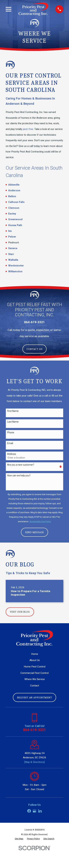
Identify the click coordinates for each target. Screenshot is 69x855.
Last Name (13, 421)
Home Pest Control (34, 666)
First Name (13, 411)
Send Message (34, 532)
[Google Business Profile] (34, 811)
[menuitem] (19, 839)
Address (11, 454)
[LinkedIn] (40, 811)
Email (10, 443)
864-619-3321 (34, 730)
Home (34, 653)
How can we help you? (18, 475)
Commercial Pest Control (34, 672)
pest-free (28, 129)
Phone (10, 432)
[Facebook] (29, 811)
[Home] (33, 9)
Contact (34, 685)
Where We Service (34, 679)
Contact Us (35, 349)
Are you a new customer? (20, 464)
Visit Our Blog (20, 611)
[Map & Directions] (34, 762)
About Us (34, 660)
